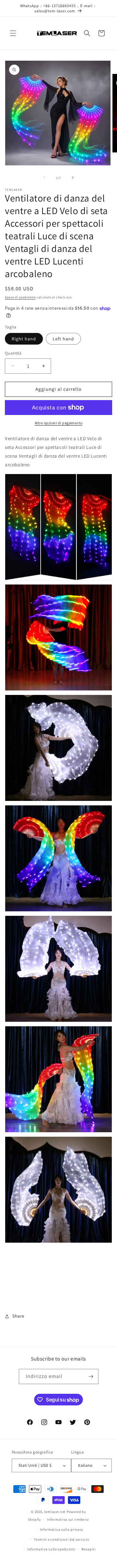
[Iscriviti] (91, 1376)
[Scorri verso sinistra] (44, 178)
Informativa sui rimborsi (68, 1519)
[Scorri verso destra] (73, 178)
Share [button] (18, 1316)
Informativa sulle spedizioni (51, 1549)
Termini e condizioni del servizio (61, 1539)
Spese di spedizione (20, 297)
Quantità (13, 353)
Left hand (63, 339)
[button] (13, 33)
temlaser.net (55, 1511)
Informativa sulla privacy (62, 1529)
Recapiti (89, 1549)
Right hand (24, 339)
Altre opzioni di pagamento (59, 422)
